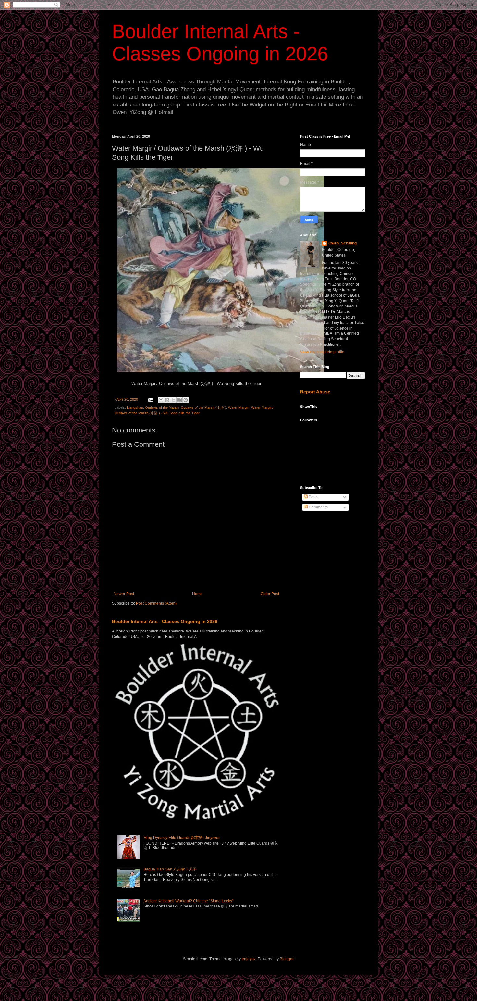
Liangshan (135, 407)
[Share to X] (173, 400)
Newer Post (124, 594)
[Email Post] (150, 399)
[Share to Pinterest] (185, 400)
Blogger (286, 959)
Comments (318, 507)
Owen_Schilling (342, 243)
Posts (313, 497)
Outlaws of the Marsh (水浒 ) (203, 407)
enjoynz (249, 959)
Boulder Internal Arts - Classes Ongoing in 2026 (164, 621)
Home (197, 594)
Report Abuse (315, 391)
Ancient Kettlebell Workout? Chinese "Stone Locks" (188, 901)
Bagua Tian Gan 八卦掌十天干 (170, 869)
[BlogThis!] (167, 400)
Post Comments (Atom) (156, 603)
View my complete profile (322, 352)
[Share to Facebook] (179, 400)
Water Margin (238, 407)
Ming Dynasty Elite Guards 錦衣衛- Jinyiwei (181, 837)
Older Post (270, 594)
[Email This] (161, 400)
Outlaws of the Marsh (162, 407)
